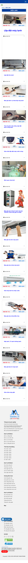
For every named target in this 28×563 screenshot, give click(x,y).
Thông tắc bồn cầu (8, 500)
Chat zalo (4, 551)
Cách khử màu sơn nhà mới (10, 485)
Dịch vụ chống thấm (8, 435)
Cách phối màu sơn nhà (9, 479)
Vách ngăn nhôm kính (8, 472)
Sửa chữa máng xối (8, 465)
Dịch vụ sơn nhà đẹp (8, 439)
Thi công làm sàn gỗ (8, 523)
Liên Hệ (16, 548)
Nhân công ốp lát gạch (8, 527)
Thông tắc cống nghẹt (8, 502)
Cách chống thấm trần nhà (9, 483)
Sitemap (19, 548)
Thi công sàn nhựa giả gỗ (9, 530)
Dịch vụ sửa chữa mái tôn (9, 441)
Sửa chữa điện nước (8, 494)
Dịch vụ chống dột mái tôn (9, 443)
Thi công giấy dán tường (9, 528)
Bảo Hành (7, 548)
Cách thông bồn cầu (8, 478)
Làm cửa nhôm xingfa (8, 470)
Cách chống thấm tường (9, 481)
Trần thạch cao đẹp (8, 466)
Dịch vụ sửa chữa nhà (8, 437)
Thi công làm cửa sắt (8, 525)
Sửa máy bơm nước (8, 496)
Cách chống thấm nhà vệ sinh (10, 489)
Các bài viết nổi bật (10, 550)
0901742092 (8, 519)
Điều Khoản (12, 548)
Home (3, 7)
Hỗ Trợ (3, 548)
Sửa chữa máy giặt (8, 498)
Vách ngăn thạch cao (8, 468)
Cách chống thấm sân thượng (10, 487)
